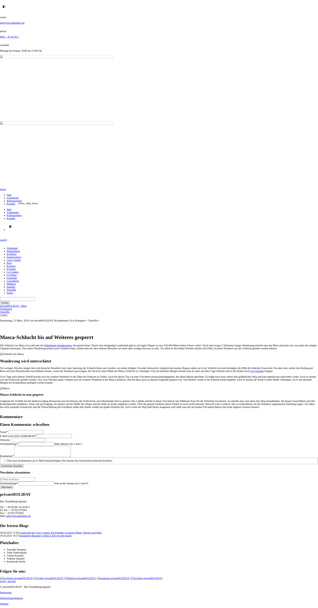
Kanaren (11, 266)
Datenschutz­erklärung (11, 598)
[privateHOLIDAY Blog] (159, 121)
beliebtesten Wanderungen (58, 345)
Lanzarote (12, 278)
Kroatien (11, 269)
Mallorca (11, 284)
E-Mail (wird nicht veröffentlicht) (18, 436)
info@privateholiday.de (12, 23)
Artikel (3, 315)
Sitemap (4, 603)
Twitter (29, 327)
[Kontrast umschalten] (4, 7)
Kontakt (11, 203)
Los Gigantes (257, 371)
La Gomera (13, 272)
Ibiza (9, 263)
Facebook (35, 327)
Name (4, 432)
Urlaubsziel (13, 197)
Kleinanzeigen (14, 200)
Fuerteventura (14, 257)
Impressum (5, 592)
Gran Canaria (14, 260)
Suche (10, 292)
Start (9, 194)
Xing (16, 327)
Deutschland (13, 251)
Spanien (11, 287)
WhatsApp (2, 327)
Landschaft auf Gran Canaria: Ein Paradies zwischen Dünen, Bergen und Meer (60, 532)
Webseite (5, 440)
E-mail (9, 327)
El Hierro (11, 254)
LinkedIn (22, 327)
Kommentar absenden (11, 466)
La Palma (12, 275)
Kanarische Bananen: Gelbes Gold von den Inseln (45, 535)
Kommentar (7, 456)
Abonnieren (6, 487)
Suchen (5, 303)
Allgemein (12, 248)
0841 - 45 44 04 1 (9, 36)
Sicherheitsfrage (9, 444)
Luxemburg (13, 281)
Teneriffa (11, 290)
